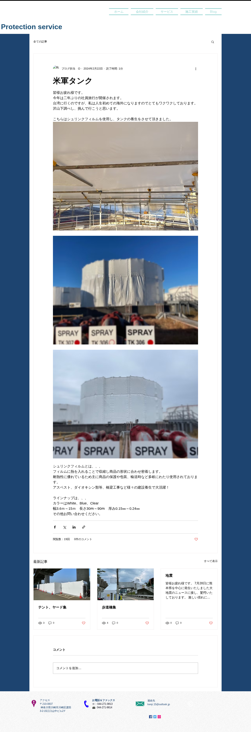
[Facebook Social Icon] (150, 716)
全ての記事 (40, 41)
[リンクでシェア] (83, 527)
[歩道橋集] (125, 584)
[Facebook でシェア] (55, 527)
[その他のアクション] (195, 68)
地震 (169, 575)
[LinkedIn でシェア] (74, 527)
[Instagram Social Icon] (159, 716)
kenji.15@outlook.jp (158, 704)
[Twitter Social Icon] (154, 716)
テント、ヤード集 (52, 607)
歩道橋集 (109, 607)
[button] (213, 41)
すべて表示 (211, 561)
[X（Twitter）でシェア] (64, 527)
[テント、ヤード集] (62, 584)
